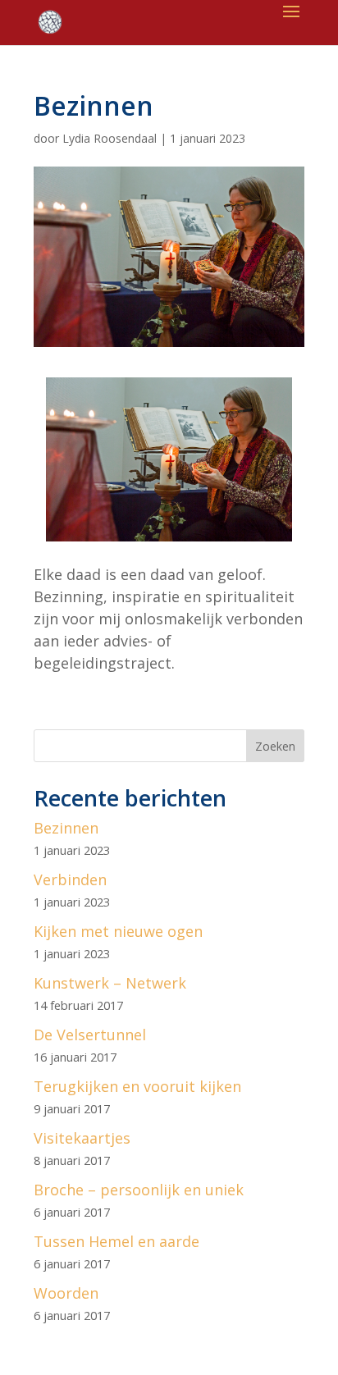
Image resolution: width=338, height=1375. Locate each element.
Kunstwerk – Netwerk (110, 983)
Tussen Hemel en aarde (116, 1241)
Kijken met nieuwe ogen (118, 931)
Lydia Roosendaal (109, 138)
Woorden (66, 1293)
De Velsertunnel (90, 1034)
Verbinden (70, 879)
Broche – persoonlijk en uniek (139, 1189)
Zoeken (275, 746)
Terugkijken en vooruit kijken (137, 1086)
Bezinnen (66, 828)
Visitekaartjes (82, 1138)
